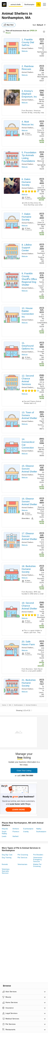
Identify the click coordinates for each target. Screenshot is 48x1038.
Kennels (5, 864)
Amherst (16, 829)
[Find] (38, 4)
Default (40, 25)
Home (4, 705)
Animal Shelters (27, 48)
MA (10, 705)
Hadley (38, 829)
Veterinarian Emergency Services (37, 859)
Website (25, 51)
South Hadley (4, 832)
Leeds (4, 836)
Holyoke (5, 829)
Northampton (18, 705)
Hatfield (15, 836)
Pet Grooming (23, 855)
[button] (44, 4)
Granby (26, 831)
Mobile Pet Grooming (37, 865)
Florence (16, 831)
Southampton (41, 831)
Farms (36, 648)
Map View (10, 25)
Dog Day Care (7, 855)
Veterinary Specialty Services (5, 871)
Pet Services (22, 857)
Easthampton (28, 829)
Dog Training (6, 857)
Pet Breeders (38, 855)
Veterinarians (22, 864)
